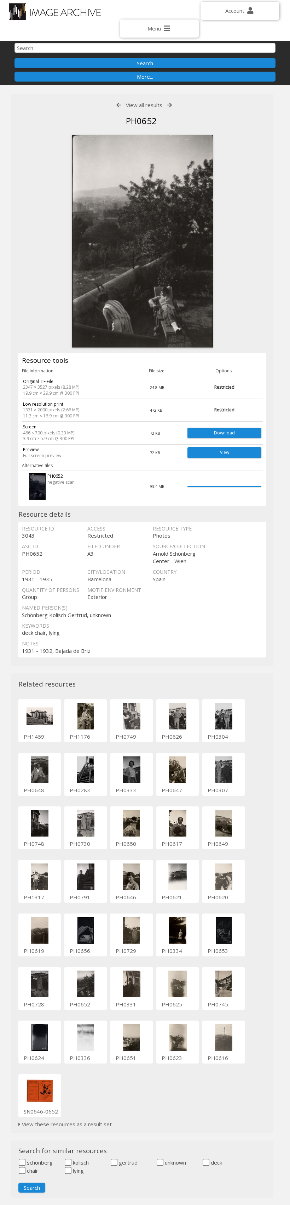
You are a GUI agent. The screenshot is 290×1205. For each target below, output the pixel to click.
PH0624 (34, 1057)
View (224, 452)
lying (77, 1170)
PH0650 (126, 843)
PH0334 (172, 950)
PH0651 (126, 1057)
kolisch (80, 1162)
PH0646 (126, 897)
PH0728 (34, 1004)
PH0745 (218, 1004)
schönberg (39, 1162)
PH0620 (218, 897)
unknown (174, 1162)
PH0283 (80, 790)
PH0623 (172, 1057)
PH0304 (218, 736)
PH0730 (80, 843)
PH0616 (218, 1057)
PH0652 (80, 1004)
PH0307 (218, 790)
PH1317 (34, 897)
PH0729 (126, 950)
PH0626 (172, 736)
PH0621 (172, 897)
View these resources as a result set (66, 1124)
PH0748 (34, 843)
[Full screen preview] (142, 241)
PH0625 (172, 1004)
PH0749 (126, 736)
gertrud (127, 1162)
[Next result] (169, 105)
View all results (144, 105)
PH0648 (34, 790)
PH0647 (172, 790)
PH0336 (80, 1057)
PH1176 (80, 736)
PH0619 (34, 950)
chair (31, 1170)
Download (224, 433)
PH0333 (126, 790)
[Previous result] (118, 105)
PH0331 (126, 1004)
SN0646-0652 (41, 1111)
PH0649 (218, 843)
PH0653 (218, 950)
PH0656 (80, 950)
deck (215, 1162)
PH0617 (172, 843)
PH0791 (80, 897)
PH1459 (34, 736)
